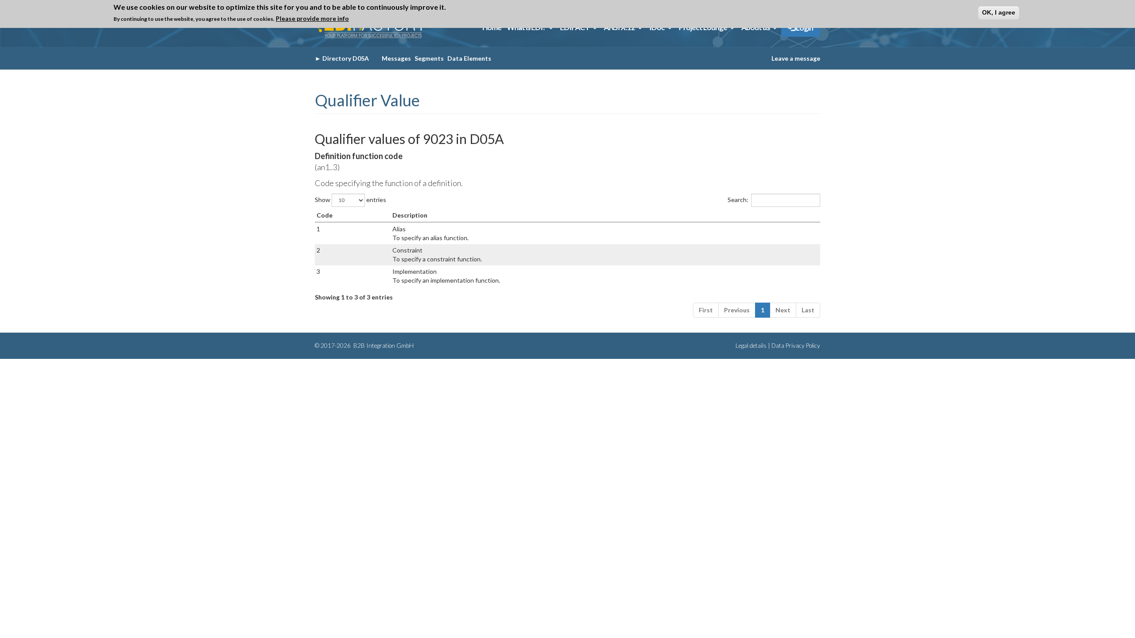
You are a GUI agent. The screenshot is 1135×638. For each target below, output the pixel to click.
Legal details (751, 345)
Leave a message (795, 58)
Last (808, 310)
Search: (738, 199)
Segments (429, 58)
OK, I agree (998, 12)
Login (804, 27)
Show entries (350, 199)
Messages (396, 58)
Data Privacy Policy (795, 345)
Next (783, 310)
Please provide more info (312, 18)
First (706, 310)
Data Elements (469, 58)
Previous (737, 310)
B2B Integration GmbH (383, 345)
